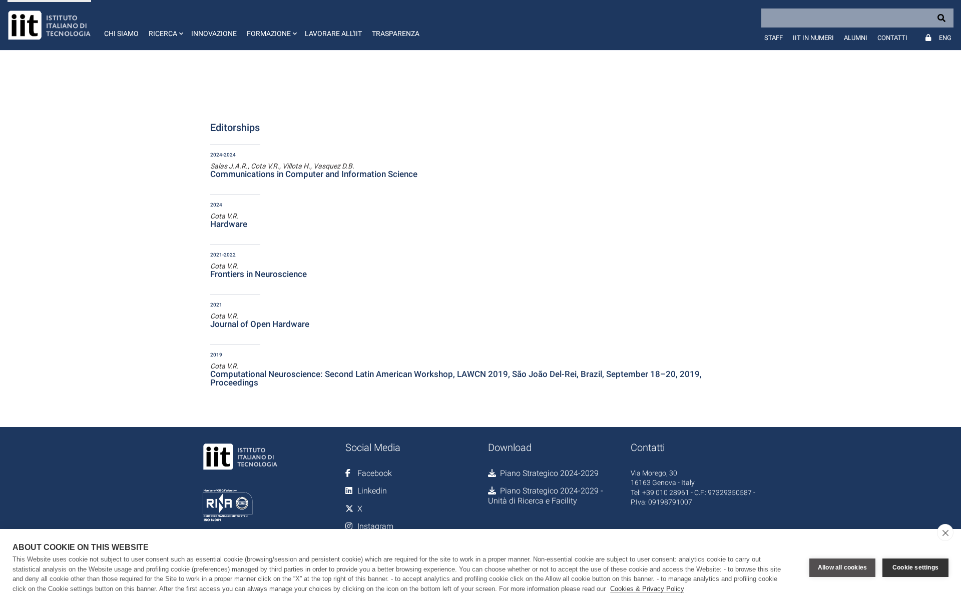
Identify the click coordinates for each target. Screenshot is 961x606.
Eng (945, 38)
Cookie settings (915, 567)
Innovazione (214, 34)
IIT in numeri (813, 38)
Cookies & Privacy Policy (647, 588)
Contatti (892, 38)
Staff (773, 38)
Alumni (855, 38)
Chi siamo (121, 34)
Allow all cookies (842, 567)
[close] (945, 532)
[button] (165, 25)
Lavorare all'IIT (333, 34)
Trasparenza (395, 34)
